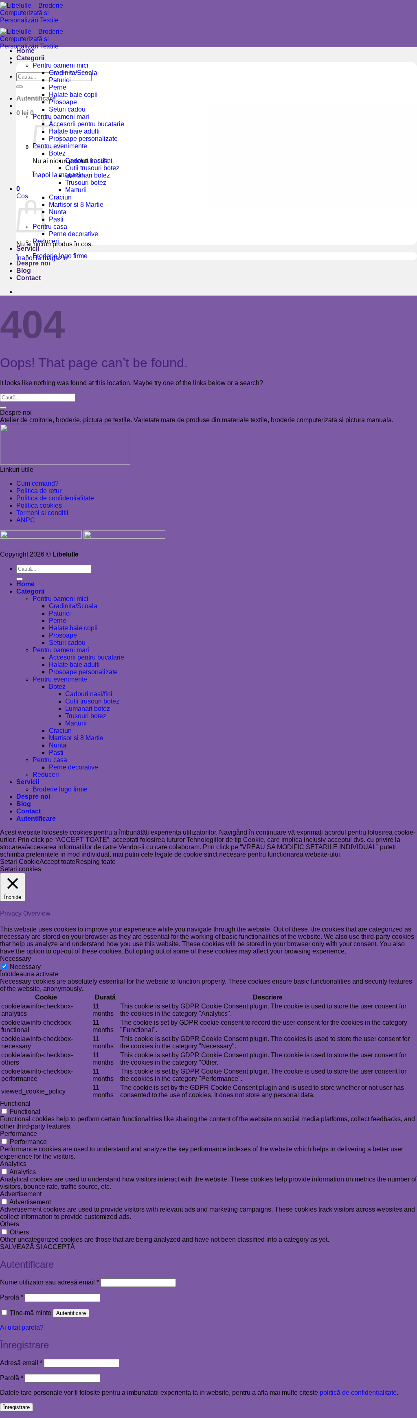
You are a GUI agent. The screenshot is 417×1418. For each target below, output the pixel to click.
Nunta (57, 211)
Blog (23, 270)
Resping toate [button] (95, 861)
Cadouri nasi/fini (88, 160)
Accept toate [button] (57, 861)
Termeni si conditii (42, 512)
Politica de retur (38, 490)
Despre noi (33, 263)
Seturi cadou (67, 109)
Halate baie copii (73, 94)
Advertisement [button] (21, 1193)
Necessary (25, 966)
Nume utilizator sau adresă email (49, 1282)
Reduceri (46, 241)
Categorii (30, 58)
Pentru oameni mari (61, 650)
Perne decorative (73, 233)
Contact (28, 277)
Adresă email (21, 1362)
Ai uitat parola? (22, 1327)
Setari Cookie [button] (20, 861)
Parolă (11, 1297)
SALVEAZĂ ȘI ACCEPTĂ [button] (37, 1246)
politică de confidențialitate (358, 1392)
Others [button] (9, 1224)
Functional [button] (15, 1103)
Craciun (60, 197)
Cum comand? (37, 483)
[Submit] (19, 86)
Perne (57, 87)
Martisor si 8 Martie (76, 204)
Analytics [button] (13, 1163)
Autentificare (71, 1313)
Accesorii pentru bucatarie (86, 124)
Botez (57, 153)
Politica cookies (39, 505)
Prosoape (63, 102)
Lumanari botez (87, 175)
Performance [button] (18, 1133)
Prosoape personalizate (83, 138)
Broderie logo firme (60, 255)
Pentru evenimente (60, 679)
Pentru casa (50, 226)
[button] (36, 98)
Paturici (60, 80)
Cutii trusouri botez (92, 167)
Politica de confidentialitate (55, 498)
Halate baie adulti (74, 131)
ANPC (25, 520)
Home (25, 50)
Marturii (76, 189)
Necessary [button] (15, 958)
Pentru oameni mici (60, 65)
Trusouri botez (85, 182)
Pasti (56, 219)
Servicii (27, 248)
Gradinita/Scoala (73, 72)
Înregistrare (16, 1407)
